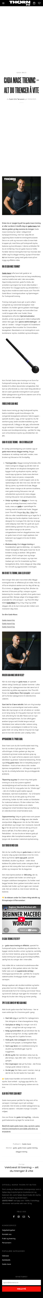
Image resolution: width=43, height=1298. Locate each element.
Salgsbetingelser (8, 1230)
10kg (32, 512)
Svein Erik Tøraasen (17, 99)
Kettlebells (6, 1260)
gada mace (32, 226)
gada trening (32, 1148)
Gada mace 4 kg (8, 620)
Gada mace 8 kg (8, 627)
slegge (16, 588)
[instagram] (19, 1216)
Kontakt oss (6, 1234)
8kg (27, 512)
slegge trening (21, 1152)
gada (15, 1148)
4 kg (14, 1018)
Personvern (6, 1243)
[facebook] (14, 1216)
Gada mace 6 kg (8, 623)
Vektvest (5, 1256)
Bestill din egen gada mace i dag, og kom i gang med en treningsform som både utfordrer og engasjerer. (21, 1129)
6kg (24, 512)
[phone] (29, 1216)
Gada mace (21, 73)
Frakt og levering (8, 1238)
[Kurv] (34, 3)
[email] (24, 1216)
